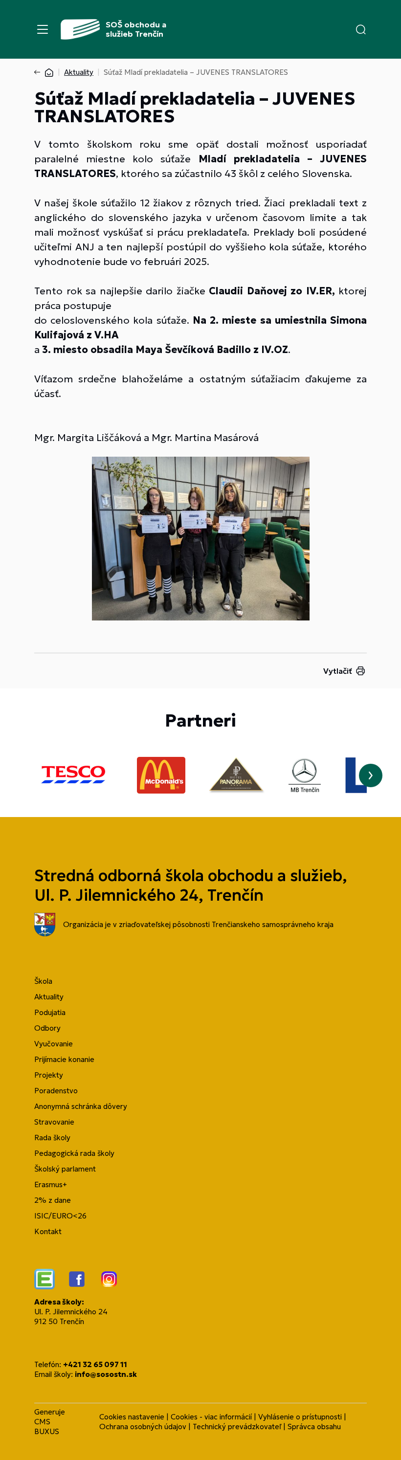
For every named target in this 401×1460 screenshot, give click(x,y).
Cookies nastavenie (131, 1416)
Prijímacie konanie (64, 1059)
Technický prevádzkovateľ (237, 1426)
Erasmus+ (50, 1184)
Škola (43, 981)
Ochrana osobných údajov (142, 1426)
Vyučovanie (53, 1043)
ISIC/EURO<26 (60, 1215)
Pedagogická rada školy (74, 1153)
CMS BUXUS (46, 1426)
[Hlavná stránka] (49, 72)
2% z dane (52, 1200)
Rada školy (52, 1137)
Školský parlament (65, 1168)
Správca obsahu (314, 1426)
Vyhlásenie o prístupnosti (300, 1416)
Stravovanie (54, 1122)
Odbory (47, 1028)
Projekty (48, 1075)
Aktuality (78, 72)
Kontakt (48, 1231)
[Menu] (42, 29)
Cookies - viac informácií (211, 1416)
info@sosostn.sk (106, 1374)
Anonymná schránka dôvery (80, 1106)
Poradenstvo (56, 1090)
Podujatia (50, 1012)
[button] (361, 29)
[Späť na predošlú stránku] (39, 72)
